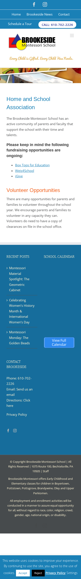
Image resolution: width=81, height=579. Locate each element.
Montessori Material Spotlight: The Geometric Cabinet (19, 279)
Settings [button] (72, 573)
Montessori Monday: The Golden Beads (19, 337)
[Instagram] (15, 430)
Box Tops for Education (32, 165)
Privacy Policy (16, 414)
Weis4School (24, 170)
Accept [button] (23, 573)
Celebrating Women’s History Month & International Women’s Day (22, 311)
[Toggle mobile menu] (72, 35)
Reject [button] (38, 573)
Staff (46, 471)
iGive (19, 176)
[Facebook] (8, 430)
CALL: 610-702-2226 (57, 24)
